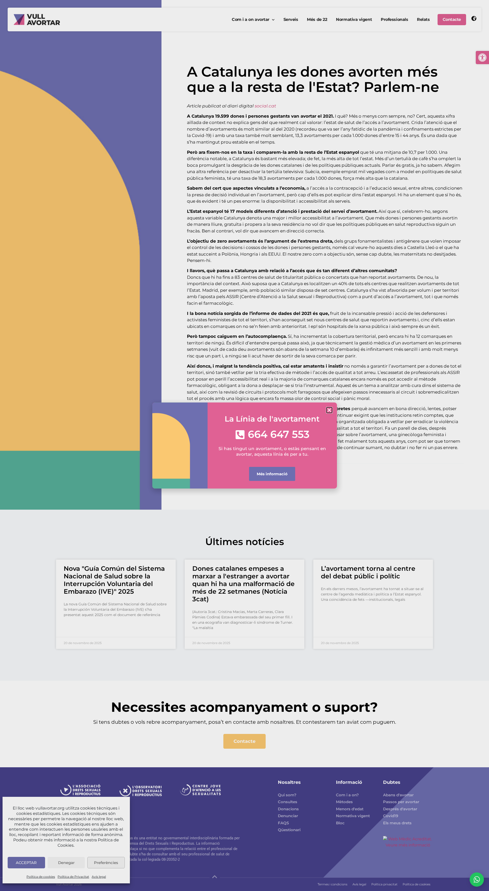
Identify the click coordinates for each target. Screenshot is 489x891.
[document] (244, 445)
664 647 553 (278, 434)
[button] (329, 410)
